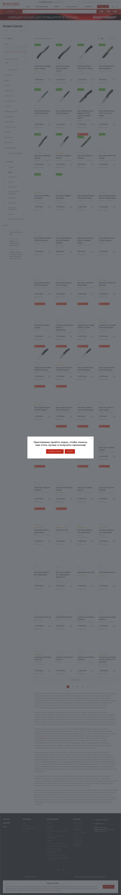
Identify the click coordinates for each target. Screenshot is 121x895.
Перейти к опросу (55, 451)
